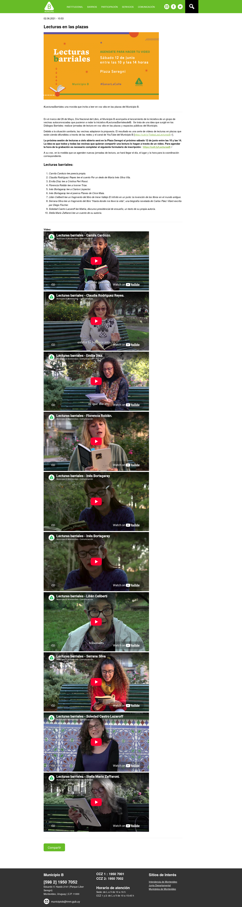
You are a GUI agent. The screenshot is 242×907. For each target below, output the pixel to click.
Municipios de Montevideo (162, 889)
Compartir (54, 847)
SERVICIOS (128, 6)
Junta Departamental (160, 885)
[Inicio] (49, 6)
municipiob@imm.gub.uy (65, 901)
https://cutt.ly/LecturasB (156, 147)
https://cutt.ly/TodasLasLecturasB (152, 134)
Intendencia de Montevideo (163, 881)
